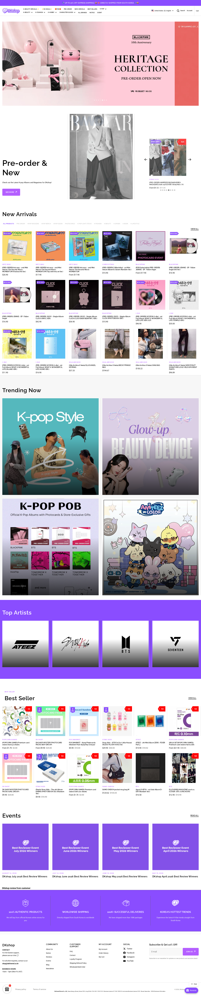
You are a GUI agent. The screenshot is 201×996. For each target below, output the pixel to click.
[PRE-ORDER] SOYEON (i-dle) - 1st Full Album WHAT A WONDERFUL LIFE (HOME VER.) (49, 367)
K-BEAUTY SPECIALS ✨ (31, 9)
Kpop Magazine (33, 224)
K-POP (102, 9)
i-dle (138, 313)
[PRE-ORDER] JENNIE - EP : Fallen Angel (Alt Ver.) (182, 269)
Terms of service (39, 989)
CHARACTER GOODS (66, 12)
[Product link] (167, 164)
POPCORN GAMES (9, 739)
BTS (137, 786)
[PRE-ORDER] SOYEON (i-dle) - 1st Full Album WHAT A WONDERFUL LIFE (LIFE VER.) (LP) (149, 318)
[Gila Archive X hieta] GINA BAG (148, 365)
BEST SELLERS (92, 9)
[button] (94, 100)
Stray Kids (107, 739)
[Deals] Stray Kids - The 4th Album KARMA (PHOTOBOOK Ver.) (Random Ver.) (50, 791)
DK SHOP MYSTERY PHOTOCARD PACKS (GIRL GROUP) (15, 790)
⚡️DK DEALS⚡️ (47, 9)
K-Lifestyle (135, 224)
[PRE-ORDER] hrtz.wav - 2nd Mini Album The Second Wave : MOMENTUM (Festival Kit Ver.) (15, 269)
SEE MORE (10, 192)
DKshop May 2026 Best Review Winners (124, 876)
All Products (8, 224)
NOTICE (92, 12)
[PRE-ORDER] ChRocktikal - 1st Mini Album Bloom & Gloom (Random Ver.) (116, 269)
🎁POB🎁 (58, 9)
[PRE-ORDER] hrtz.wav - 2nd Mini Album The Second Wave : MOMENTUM (82, 269)
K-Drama (117, 224)
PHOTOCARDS (70, 224)
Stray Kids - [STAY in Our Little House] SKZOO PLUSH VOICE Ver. (117, 744)
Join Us (189, 952)
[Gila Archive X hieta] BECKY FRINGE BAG (116, 366)
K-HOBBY (51, 12)
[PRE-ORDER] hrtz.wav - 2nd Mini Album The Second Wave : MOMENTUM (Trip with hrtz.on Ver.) (49, 269)
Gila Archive (74, 362)
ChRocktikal (108, 264)
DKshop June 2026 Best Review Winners (75, 876)
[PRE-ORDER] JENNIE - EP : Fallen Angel (15, 317)
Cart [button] (197, 11)
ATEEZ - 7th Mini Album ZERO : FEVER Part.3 (150, 744)
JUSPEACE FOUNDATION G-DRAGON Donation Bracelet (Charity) (164, 183)
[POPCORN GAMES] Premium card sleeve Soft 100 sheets (82, 790)
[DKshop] (11, 10)
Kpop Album (58, 224)
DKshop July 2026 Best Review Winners (24, 876)
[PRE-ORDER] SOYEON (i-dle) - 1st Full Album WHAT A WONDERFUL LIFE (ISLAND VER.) (15, 367)
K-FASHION (39, 12)
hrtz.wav (6, 264)
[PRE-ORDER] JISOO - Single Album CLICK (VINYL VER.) (50, 317)
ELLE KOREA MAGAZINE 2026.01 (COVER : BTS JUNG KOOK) (181, 790)
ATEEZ (138, 739)
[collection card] (50, 446)
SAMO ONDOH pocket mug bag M (115, 789)
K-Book (125, 224)
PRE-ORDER (68, 9)
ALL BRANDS (82, 12)
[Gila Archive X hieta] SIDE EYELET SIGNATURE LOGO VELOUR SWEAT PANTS (183, 367)
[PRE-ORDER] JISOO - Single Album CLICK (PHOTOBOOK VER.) (116, 317)
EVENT (99, 12)
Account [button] (189, 10)
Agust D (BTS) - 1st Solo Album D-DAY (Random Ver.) (149, 790)
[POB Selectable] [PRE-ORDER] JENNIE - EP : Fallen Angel (148, 269)
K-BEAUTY (26, 12)
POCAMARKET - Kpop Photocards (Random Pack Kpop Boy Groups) (82, 744)
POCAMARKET (74, 739)
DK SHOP (39, 739)
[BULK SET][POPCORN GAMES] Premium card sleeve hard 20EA (181, 744)
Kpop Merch (46, 224)
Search (182, 10)
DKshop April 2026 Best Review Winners (175, 876)
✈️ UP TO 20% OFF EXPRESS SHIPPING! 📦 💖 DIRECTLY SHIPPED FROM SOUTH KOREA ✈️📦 (100, 3)
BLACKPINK (140, 264)
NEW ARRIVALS (80, 9)
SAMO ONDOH (108, 786)
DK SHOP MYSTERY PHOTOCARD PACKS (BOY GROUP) (49, 744)
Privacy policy (20, 989)
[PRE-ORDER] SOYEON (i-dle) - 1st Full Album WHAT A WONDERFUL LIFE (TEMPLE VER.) (182, 318)
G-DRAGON (154, 179)
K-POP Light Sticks (84, 224)
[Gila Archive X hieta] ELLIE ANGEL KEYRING (82, 366)
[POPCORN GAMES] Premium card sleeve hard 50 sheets (15, 744)
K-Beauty (107, 224)
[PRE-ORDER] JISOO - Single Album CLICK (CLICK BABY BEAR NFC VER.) (83, 317)
